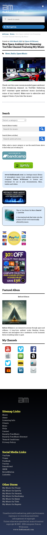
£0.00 (43, 6)
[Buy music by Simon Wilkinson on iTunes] (11, 356)
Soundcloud (7, 466)
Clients (5, 423)
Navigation (11, 27)
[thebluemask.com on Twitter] (11, 363)
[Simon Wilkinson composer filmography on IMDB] (23, 363)
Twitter (5, 464)
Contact (5, 431)
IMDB (4, 469)
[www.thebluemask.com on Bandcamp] (36, 363)
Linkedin (6, 474)
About (4, 417)
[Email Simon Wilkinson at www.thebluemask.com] (36, 370)
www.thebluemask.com (23, 529)
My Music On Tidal (10, 501)
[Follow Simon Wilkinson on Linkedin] (23, 370)
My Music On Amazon (12, 493)
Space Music (22, 53)
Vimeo (5, 458)
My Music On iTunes (11, 488)
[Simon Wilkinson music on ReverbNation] (11, 370)
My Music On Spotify (11, 491)
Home (6, 34)
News (12, 34)
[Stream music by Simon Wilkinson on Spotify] (23, 356)
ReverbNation (8, 472)
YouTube (6, 455)
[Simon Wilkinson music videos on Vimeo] (23, 349)
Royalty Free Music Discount (14, 437)
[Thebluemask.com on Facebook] (36, 349)
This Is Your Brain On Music (26, 210)
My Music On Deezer (11, 499)
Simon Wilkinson (31, 41)
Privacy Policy (9, 442)
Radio (13, 53)
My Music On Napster (11, 504)
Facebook (6, 461)
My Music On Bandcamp (13, 496)
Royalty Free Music (10, 434)
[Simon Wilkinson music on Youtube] (11, 349)
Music (5, 415)
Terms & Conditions (10, 439)
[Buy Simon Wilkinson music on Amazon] (36, 356)
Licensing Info (8, 420)
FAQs (4, 428)
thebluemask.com (13, 12)
